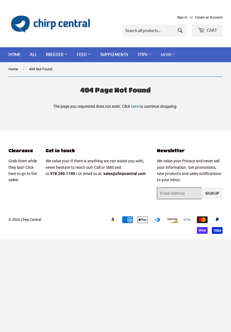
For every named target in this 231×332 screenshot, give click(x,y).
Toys (142, 54)
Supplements (114, 54)
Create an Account (209, 17)
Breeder (55, 54)
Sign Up (212, 193)
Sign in (182, 17)
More (166, 54)
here (135, 106)
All (33, 54)
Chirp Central (31, 219)
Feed (82, 54)
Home (14, 54)
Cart (211, 30)
